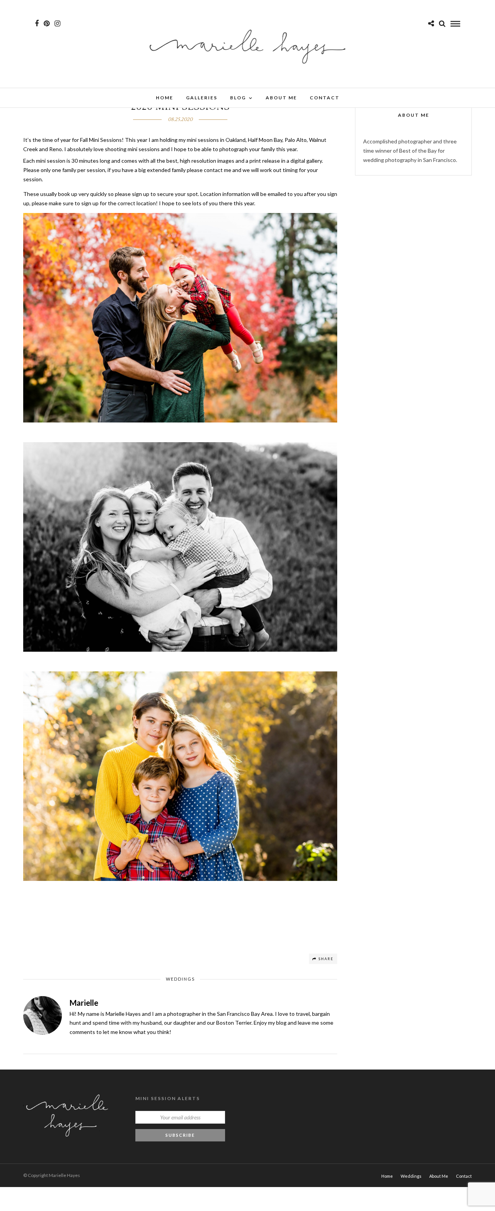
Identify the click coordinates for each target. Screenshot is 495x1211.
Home (164, 97)
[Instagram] (57, 23)
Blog (238, 97)
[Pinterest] (47, 23)
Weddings (180, 978)
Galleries (201, 97)
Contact (325, 97)
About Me (281, 97)
